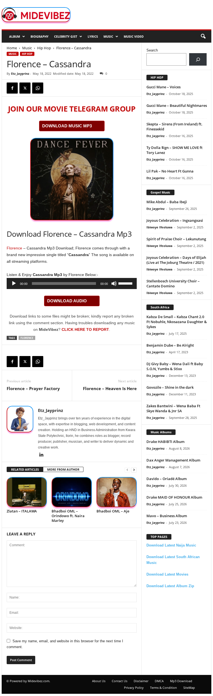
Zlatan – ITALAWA (22, 511)
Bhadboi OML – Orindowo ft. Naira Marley (68, 516)
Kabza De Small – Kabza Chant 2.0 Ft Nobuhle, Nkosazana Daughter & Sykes (176, 321)
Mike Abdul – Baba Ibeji (166, 201)
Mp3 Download (181, 681)
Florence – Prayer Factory (33, 388)
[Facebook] (12, 88)
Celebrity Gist (65, 36)
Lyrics (93, 36)
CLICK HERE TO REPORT (85, 329)
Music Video (134, 36)
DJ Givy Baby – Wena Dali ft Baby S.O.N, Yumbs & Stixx (174, 366)
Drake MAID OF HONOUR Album (174, 497)
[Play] (14, 283)
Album (14, 36)
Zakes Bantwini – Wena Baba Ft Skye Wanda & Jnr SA (173, 408)
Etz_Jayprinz (20, 73)
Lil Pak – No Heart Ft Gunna (170, 171)
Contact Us (119, 681)
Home (12, 47)
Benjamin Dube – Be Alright (170, 345)
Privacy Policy (134, 687)
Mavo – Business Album (166, 515)
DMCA (159, 681)
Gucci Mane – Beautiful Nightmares (176, 105)
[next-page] (134, 470)
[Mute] (114, 283)
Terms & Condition (163, 687)
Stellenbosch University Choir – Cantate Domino (173, 283)
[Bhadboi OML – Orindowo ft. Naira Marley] (72, 492)
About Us (98, 681)
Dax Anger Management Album (173, 460)
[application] (72, 283)
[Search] (198, 59)
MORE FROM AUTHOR (63, 469)
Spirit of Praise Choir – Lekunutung (176, 238)
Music (108, 36)
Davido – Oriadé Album (166, 478)
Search (152, 50)
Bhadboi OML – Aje (113, 511)
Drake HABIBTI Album (165, 441)
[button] (203, 36)
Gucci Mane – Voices (163, 86)
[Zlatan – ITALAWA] (27, 492)
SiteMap (189, 687)
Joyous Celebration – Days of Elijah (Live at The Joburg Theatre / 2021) (176, 260)
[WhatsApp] (37, 88)
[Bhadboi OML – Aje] (117, 492)
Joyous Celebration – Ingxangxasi (174, 220)
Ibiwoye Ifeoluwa (159, 227)
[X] (25, 88)
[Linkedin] (41, 455)
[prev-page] (127, 470)
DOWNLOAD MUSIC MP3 (67, 125)
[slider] (126, 283)
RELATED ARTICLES (25, 469)
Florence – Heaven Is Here (110, 388)
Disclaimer (141, 681)
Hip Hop (44, 47)
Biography (40, 36)
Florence (14, 248)
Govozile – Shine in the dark (170, 387)
